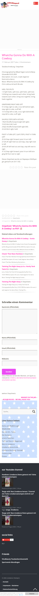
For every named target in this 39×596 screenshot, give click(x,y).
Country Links (7, 453)
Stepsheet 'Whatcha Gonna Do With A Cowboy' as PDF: (19, 227)
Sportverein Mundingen (11, 562)
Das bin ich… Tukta (8, 432)
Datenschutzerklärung (10, 589)
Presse (4, 456)
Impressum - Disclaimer (11, 585)
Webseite (5, 359)
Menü (36, 3)
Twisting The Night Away (11, 282)
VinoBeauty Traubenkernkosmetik (15, 559)
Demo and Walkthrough (10, 426)
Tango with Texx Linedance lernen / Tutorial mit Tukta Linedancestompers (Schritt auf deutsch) (18, 493)
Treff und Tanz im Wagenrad (12, 441)
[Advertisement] (19, 29)
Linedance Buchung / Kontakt (12, 450)
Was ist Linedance (8, 444)
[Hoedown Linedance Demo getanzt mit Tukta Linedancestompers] (7, 486)
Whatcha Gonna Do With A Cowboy (18, 56)
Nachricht (10, 307)
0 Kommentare (25, 62)
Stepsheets (16, 218)
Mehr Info (21, 594)
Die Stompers (7, 435)
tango (8, 510)
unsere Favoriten (8, 438)
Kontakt (5, 582)
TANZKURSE (6, 429)
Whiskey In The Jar (28, 397)
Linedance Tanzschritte (10, 447)
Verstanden (31, 593)
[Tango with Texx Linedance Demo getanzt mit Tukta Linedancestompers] (7, 524)
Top (35, 589)
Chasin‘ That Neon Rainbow (12, 254)
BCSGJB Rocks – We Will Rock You (16, 399)
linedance (14, 510)
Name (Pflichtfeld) (9, 338)
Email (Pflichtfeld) (8, 348)
